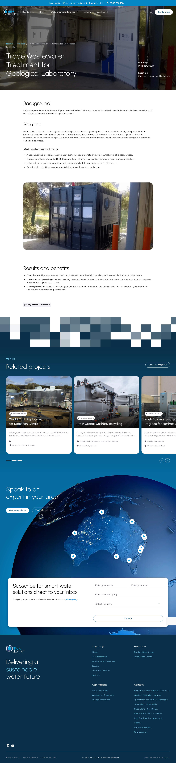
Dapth (167, 757)
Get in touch (16, 510)
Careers (95, 666)
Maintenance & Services (63, 12)
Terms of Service (30, 757)
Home (9, 44)
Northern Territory (143, 727)
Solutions (26, 12)
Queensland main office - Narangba (151, 699)
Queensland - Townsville (145, 704)
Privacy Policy (13, 757)
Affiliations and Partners (103, 661)
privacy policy (71, 600)
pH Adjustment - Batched (37, 305)
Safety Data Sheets (143, 657)
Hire (41, 12)
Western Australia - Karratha (147, 695)
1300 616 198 (117, 3)
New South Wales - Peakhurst (148, 713)
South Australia (141, 732)
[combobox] (95, 604)
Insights (96, 675)
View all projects (158, 365)
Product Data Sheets (144, 652)
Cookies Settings (49, 757)
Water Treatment (100, 690)
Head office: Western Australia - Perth (152, 690)
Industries (100, 12)
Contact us (164, 12)
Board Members (99, 657)
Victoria (138, 723)
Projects (87, 12)
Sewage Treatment (101, 699)
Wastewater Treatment (103, 695)
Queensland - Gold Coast (146, 709)
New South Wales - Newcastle (148, 718)
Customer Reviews (101, 670)
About (95, 652)
